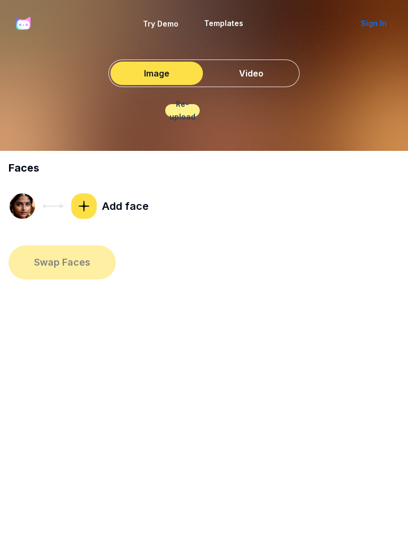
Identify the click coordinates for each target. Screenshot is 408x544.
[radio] (156, 73)
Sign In (374, 23)
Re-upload (182, 110)
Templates (223, 23)
